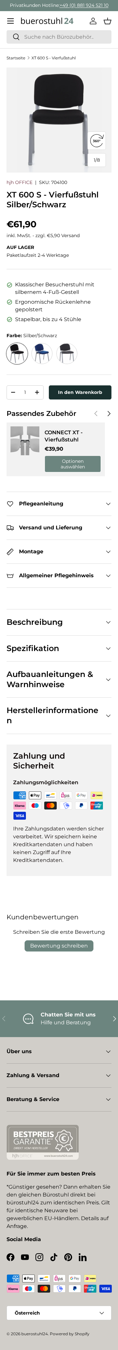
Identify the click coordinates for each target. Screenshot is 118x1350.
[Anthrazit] (66, 353)
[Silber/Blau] (41, 353)
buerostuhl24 (34, 1333)
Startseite (16, 57)
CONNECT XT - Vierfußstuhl (64, 436)
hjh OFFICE (19, 182)
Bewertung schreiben (59, 946)
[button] (107, 21)
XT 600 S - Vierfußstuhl (53, 57)
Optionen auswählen (73, 464)
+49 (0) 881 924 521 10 (84, 5)
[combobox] (59, 37)
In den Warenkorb (80, 392)
